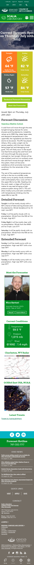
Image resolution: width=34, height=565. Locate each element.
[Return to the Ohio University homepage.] (9, 10)
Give (25, 494)
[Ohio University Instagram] (17, 553)
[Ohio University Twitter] (13, 553)
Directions (6, 513)
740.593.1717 (17, 444)
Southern (4, 532)
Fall (21, 563)
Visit (9, 494)
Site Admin (21, 546)
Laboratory (14, 17)
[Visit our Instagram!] (23, 435)
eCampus (26, 1)
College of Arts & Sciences (25, 10)
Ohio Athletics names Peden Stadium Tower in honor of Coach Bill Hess (15, 462)
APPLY (14, 4)
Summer (13, 563)
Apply (17, 494)
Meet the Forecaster (17, 105)
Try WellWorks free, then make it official (13, 474)
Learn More (20, 313)
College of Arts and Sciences (9, 505)
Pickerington (12, 530)
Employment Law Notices (8, 546)
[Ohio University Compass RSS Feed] (21, 553)
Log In (13, 1)
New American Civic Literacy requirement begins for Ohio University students (17, 480)
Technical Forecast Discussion (17, 99)
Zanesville (4, 534)
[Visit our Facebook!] (12, 435)
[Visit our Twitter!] (18, 435)
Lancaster (4, 530)
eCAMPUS (5, 522)
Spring (5, 563)
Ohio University (6, 507)
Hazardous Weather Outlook (12, 124)
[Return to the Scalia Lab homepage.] (4, 17)
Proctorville (11, 532)
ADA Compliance (6, 545)
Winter (28, 563)
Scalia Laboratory (6, 504)
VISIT (7, 4)
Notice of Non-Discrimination (21, 545)
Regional (20, 1)
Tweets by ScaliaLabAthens (11, 419)
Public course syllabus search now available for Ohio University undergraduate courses (15, 455)
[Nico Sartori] (17, 300)
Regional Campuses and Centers (13, 525)
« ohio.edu (8, 1)
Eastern (3, 529)
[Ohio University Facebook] (9, 553)
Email (11, 313)
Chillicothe (4, 527)
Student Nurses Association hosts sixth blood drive (16, 469)
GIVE (20, 4)
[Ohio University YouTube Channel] (25, 553)
